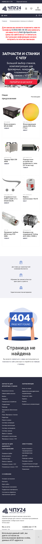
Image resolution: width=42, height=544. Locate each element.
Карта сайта (5, 484)
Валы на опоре (26, 388)
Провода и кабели (27, 458)
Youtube (4, 529)
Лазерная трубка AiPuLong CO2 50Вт (11, 234)
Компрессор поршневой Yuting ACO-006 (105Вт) (30, 234)
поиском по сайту (9, 362)
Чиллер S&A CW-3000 (10, 160)
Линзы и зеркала (7, 461)
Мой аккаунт (36, 16)
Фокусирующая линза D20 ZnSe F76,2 (29, 126)
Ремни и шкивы (6, 420)
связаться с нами (18, 359)
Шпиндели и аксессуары (9, 436)
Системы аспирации (8, 422)
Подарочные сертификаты (10, 489)
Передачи (5, 399)
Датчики (24, 455)
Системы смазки (7, 431)
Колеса (24, 401)
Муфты (4, 396)
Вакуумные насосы (8, 391)
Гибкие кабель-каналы (8, 393)
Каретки (24, 399)
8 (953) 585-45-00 (19, 30)
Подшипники (6, 404)
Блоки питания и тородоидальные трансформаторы (27, 451)
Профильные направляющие (30, 404)
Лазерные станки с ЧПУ (9, 464)
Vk (9, 529)
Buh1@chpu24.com (27, 32)
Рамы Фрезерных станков (10, 414)
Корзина (38, 9)
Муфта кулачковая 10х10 (30, 198)
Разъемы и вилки (27, 461)
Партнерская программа (9, 487)
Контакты (5, 481)
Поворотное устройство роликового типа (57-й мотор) (30, 162)
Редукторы (5, 417)
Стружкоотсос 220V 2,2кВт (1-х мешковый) (10, 199)
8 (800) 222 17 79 (7, 1)
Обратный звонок (21, 1)
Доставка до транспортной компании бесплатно (21, 268)
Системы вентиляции (8, 425)
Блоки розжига (6, 456)
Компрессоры (6, 459)
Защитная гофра (27, 396)
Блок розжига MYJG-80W (10, 125)
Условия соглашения (8, 479)
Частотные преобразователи (30, 466)
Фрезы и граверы (7, 433)
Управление (25, 469)
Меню (5, 15)
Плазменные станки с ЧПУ (10, 467)
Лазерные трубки (7, 453)
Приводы (4, 407)
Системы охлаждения (8, 428)
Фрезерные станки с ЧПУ (9, 439)
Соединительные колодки (30, 464)
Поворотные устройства (9, 401)
